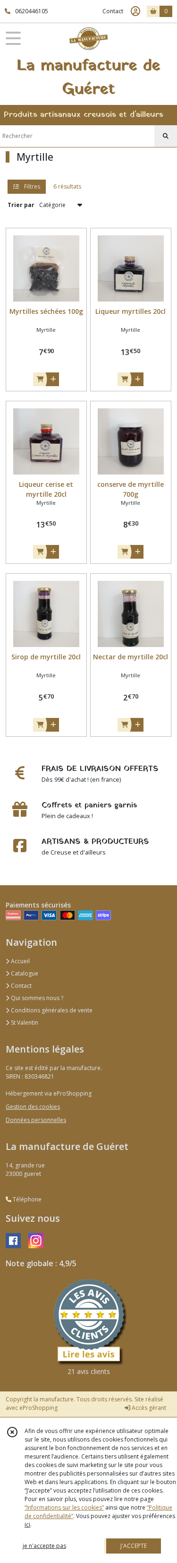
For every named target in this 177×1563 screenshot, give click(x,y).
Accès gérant (148, 1408)
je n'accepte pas (44, 1546)
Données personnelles (36, 1120)
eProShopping (38, 1408)
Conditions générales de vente (51, 1010)
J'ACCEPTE (133, 1546)
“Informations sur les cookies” (64, 1507)
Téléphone (26, 1199)
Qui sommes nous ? (36, 998)
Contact (112, 11)
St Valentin (23, 1023)
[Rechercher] (165, 136)
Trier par (21, 205)
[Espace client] (135, 11)
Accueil (19, 961)
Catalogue (23, 973)
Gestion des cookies (33, 1107)
